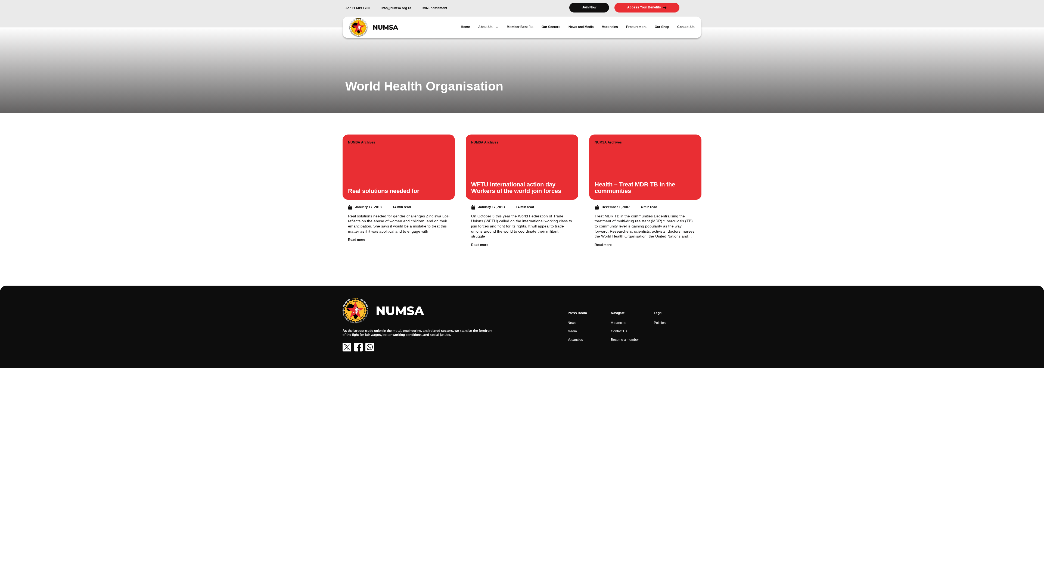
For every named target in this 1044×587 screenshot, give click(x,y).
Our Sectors (551, 27)
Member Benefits (520, 27)
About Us (485, 27)
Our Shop (662, 27)
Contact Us (686, 27)
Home (465, 27)
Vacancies (610, 27)
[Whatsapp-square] (369, 347)
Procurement (636, 27)
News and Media (581, 27)
